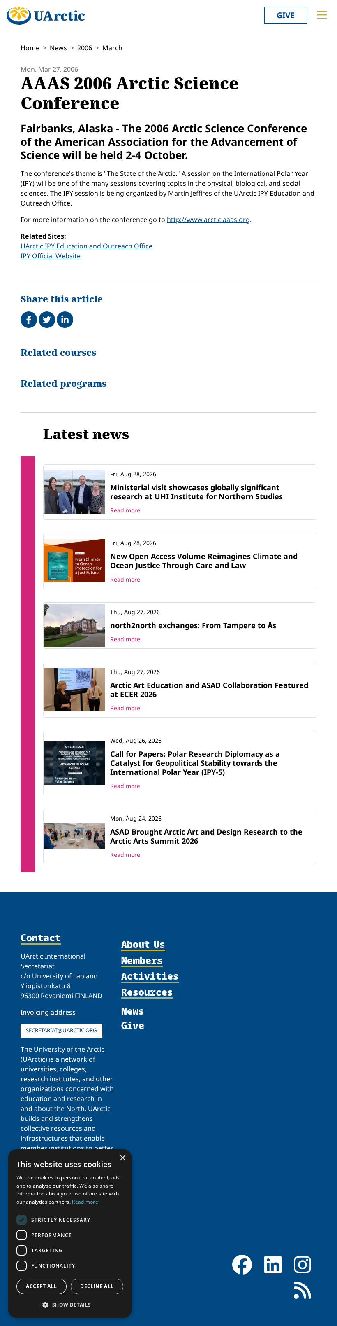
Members (142, 960)
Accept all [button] (41, 1286)
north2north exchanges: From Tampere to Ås (193, 625)
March (112, 47)
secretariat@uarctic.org (61, 1030)
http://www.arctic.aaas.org (208, 219)
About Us (143, 944)
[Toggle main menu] (322, 15)
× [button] (122, 1158)
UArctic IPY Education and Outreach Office (86, 245)
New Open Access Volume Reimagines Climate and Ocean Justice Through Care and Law (204, 560)
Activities (150, 976)
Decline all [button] (96, 1286)
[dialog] (70, 1233)
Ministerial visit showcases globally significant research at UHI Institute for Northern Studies (196, 491)
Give (286, 15)
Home (30, 47)
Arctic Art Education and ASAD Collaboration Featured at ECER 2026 (209, 689)
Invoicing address (48, 1012)
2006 (84, 47)
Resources (147, 992)
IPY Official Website (51, 255)
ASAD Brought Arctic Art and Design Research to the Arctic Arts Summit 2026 (206, 836)
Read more (125, 510)
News (58, 47)
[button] (69, 1305)
